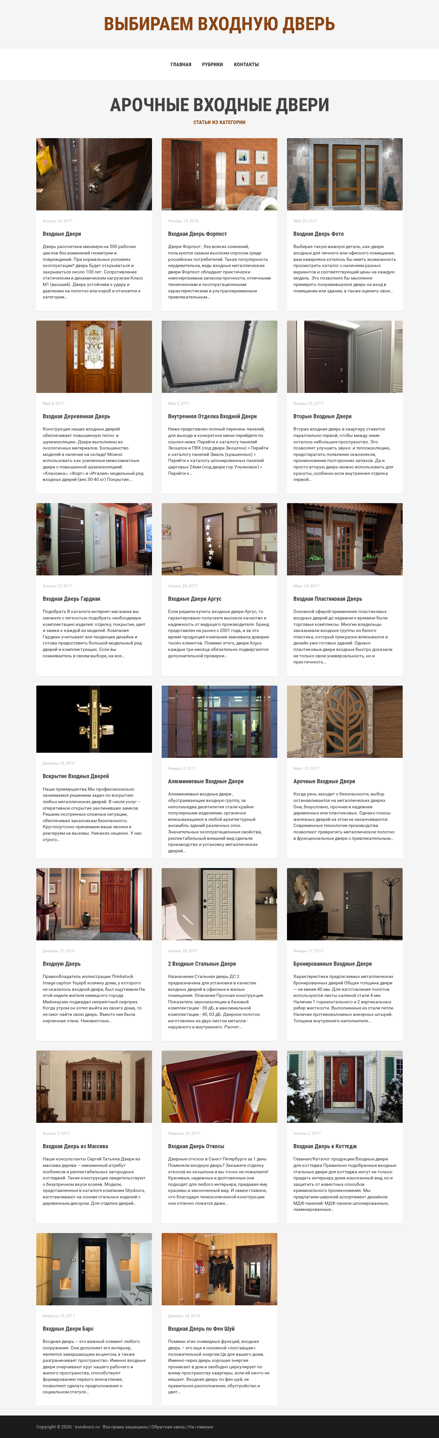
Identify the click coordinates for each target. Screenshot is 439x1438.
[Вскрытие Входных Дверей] (94, 718)
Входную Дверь (62, 963)
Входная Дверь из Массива (75, 1146)
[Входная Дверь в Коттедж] (345, 1086)
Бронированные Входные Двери (332, 963)
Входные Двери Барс (68, 1328)
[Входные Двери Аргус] (219, 538)
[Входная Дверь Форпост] (219, 173)
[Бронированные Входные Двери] (345, 903)
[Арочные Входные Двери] (345, 721)
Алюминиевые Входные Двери (206, 781)
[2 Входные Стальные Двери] (219, 903)
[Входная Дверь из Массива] (94, 1086)
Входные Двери (62, 233)
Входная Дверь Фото (318, 233)
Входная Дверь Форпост (197, 233)
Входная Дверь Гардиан (71, 598)
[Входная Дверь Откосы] (219, 1086)
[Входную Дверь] (94, 903)
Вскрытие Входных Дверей (76, 776)
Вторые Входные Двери (322, 416)
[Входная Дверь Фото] (345, 173)
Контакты (246, 64)
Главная (181, 64)
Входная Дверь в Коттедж (325, 1146)
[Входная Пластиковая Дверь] (345, 538)
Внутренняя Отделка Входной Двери (212, 416)
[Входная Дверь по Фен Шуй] (219, 1268)
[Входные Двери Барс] (94, 1268)
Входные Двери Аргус (194, 598)
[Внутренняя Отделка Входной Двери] (219, 356)
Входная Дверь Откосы (196, 1146)
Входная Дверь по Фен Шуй (201, 1328)
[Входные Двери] (94, 173)
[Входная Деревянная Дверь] (94, 356)
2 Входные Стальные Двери (202, 963)
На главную (200, 1426)
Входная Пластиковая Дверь (327, 598)
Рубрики (212, 64)
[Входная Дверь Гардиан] (94, 538)
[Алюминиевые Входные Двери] (219, 721)
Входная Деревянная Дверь (76, 416)
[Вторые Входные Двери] (345, 356)
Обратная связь (168, 1426)
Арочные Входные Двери (324, 781)
